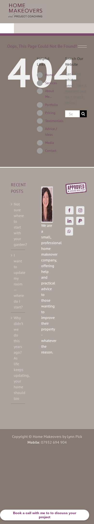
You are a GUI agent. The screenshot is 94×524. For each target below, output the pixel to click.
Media (49, 143)
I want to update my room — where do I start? (18, 281)
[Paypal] (80, 221)
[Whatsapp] (69, 231)
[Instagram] (80, 210)
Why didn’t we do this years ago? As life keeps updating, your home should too (18, 358)
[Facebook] (69, 210)
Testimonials (54, 121)
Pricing (50, 113)
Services (51, 83)
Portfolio (51, 105)
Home (49, 75)
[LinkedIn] (69, 221)
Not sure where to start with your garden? (18, 224)
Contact (50, 150)
